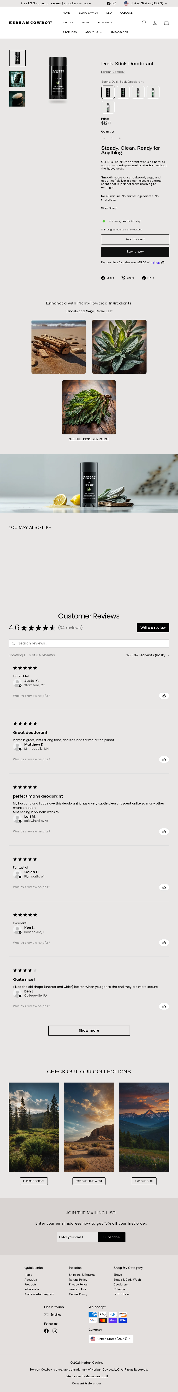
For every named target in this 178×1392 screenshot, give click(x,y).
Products (70, 32)
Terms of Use (78, 1289)
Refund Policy (78, 1280)
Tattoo (68, 22)
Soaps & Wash (88, 13)
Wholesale (32, 1289)
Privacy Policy (78, 1284)
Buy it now (135, 251)
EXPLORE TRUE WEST (89, 1181)
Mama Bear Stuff (97, 1376)
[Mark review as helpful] (164, 695)
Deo (109, 13)
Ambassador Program (39, 1294)
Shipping (106, 229)
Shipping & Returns (82, 1275)
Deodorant (121, 1284)
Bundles (104, 22)
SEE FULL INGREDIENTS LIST (89, 439)
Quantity (108, 131)
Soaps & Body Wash (127, 1280)
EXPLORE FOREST (34, 1181)
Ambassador (119, 32)
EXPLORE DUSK (144, 1181)
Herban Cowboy (113, 72)
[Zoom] (58, 78)
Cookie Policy (78, 1294)
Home (66, 13)
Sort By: (132, 655)
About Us (92, 32)
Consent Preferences (87, 1383)
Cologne (126, 13)
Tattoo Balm (122, 1294)
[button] (153, 627)
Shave (85, 22)
